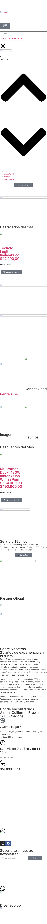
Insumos (32, 437)
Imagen (6, 434)
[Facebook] (8, 843)
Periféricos (9, 394)
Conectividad (36, 389)
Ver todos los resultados (12, 38)
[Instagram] (2, 843)
